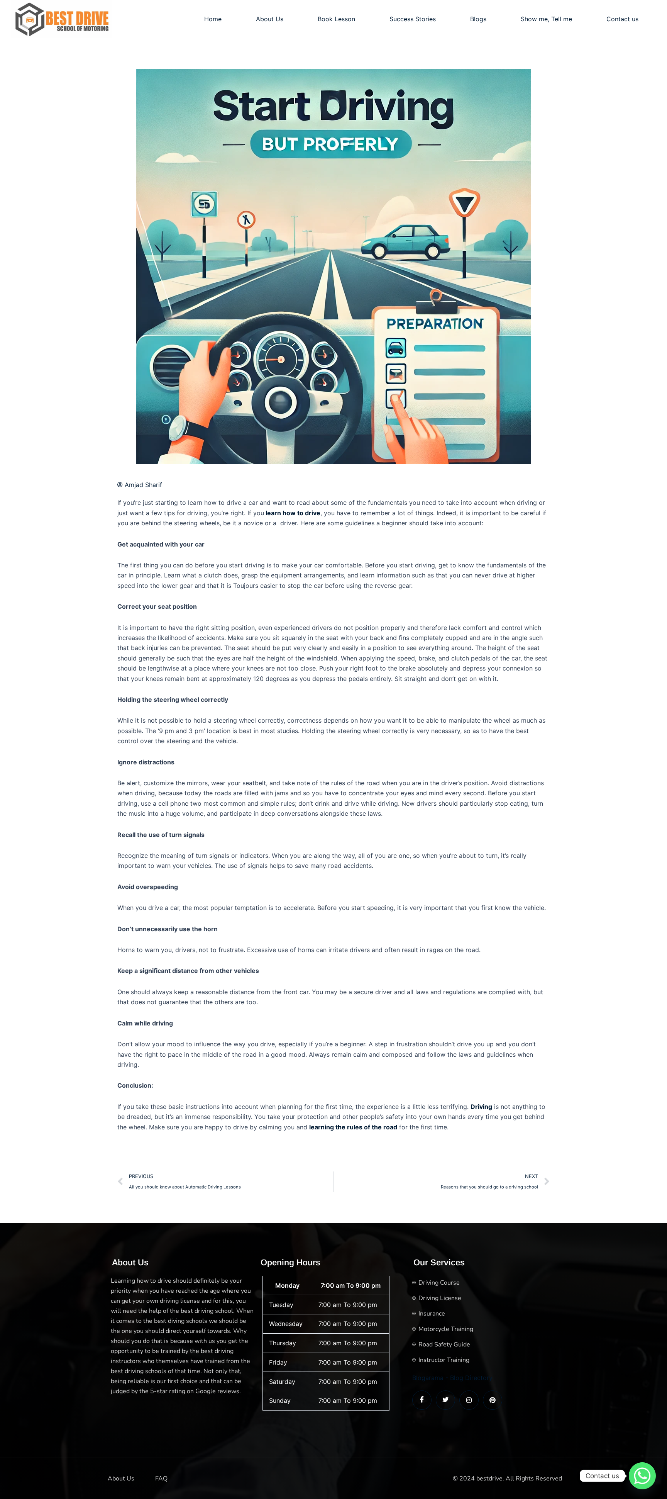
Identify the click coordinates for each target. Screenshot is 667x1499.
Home (213, 19)
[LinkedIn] (469, 1400)
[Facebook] (422, 1400)
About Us (269, 19)
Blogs (478, 19)
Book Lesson (336, 19)
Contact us (622, 19)
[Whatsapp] (642, 1475)
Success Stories (412, 19)
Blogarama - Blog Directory (452, 1378)
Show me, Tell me (546, 19)
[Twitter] (445, 1400)
